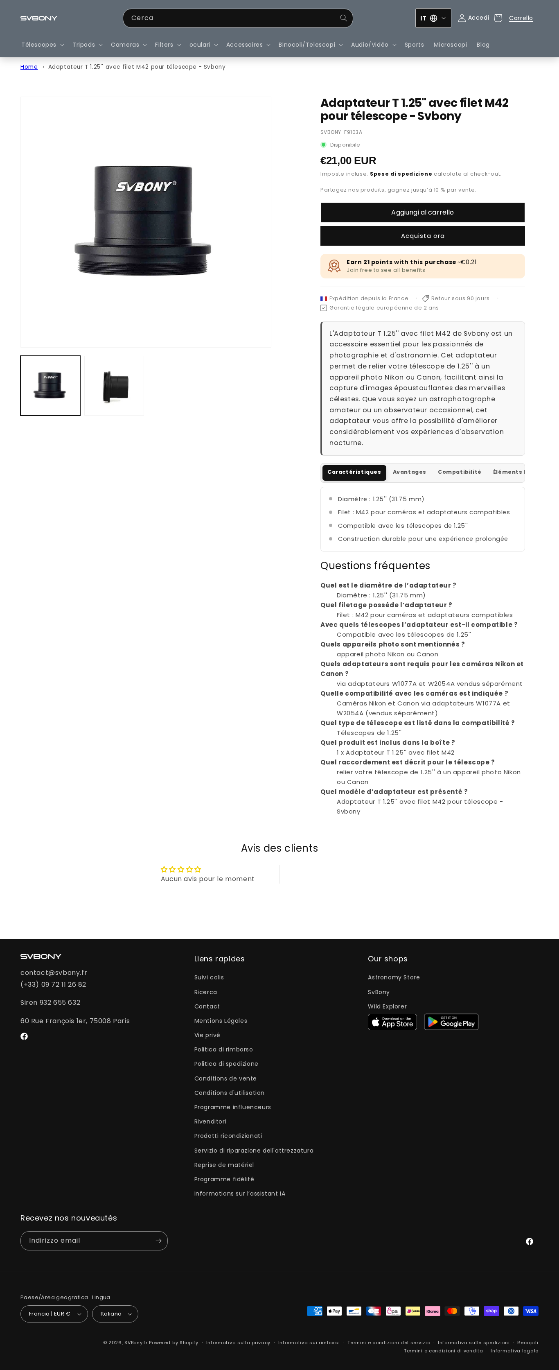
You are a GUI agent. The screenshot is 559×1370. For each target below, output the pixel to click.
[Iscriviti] (158, 1240)
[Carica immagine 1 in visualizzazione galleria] (50, 386)
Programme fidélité (224, 1179)
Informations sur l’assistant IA (240, 1193)
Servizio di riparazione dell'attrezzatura (254, 1150)
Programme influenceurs (232, 1107)
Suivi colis (209, 977)
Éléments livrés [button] (517, 471)
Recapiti (528, 1342)
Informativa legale (515, 1350)
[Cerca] (344, 18)
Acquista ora (423, 235)
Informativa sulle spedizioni (474, 1342)
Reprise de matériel (224, 1165)
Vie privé (207, 1035)
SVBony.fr (135, 1342)
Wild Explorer (387, 1006)
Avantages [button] (409, 471)
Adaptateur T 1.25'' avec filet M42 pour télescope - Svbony (137, 67)
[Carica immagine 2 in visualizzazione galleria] (114, 386)
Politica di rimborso (223, 1049)
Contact (207, 1006)
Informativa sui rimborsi (309, 1342)
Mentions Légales (221, 1021)
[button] (42, 44)
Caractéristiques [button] (354, 471)
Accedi (478, 18)
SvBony (379, 992)
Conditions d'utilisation (229, 1093)
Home (29, 67)
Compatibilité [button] (460, 471)
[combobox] (238, 18)
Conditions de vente (225, 1078)
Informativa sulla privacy (238, 1342)
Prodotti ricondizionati (228, 1136)
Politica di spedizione (226, 1064)
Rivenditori (210, 1121)
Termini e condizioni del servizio (388, 1342)
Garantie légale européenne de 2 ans (384, 307)
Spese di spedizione (401, 173)
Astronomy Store (394, 977)
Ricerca (205, 992)
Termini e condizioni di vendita (443, 1350)
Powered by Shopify (173, 1342)
